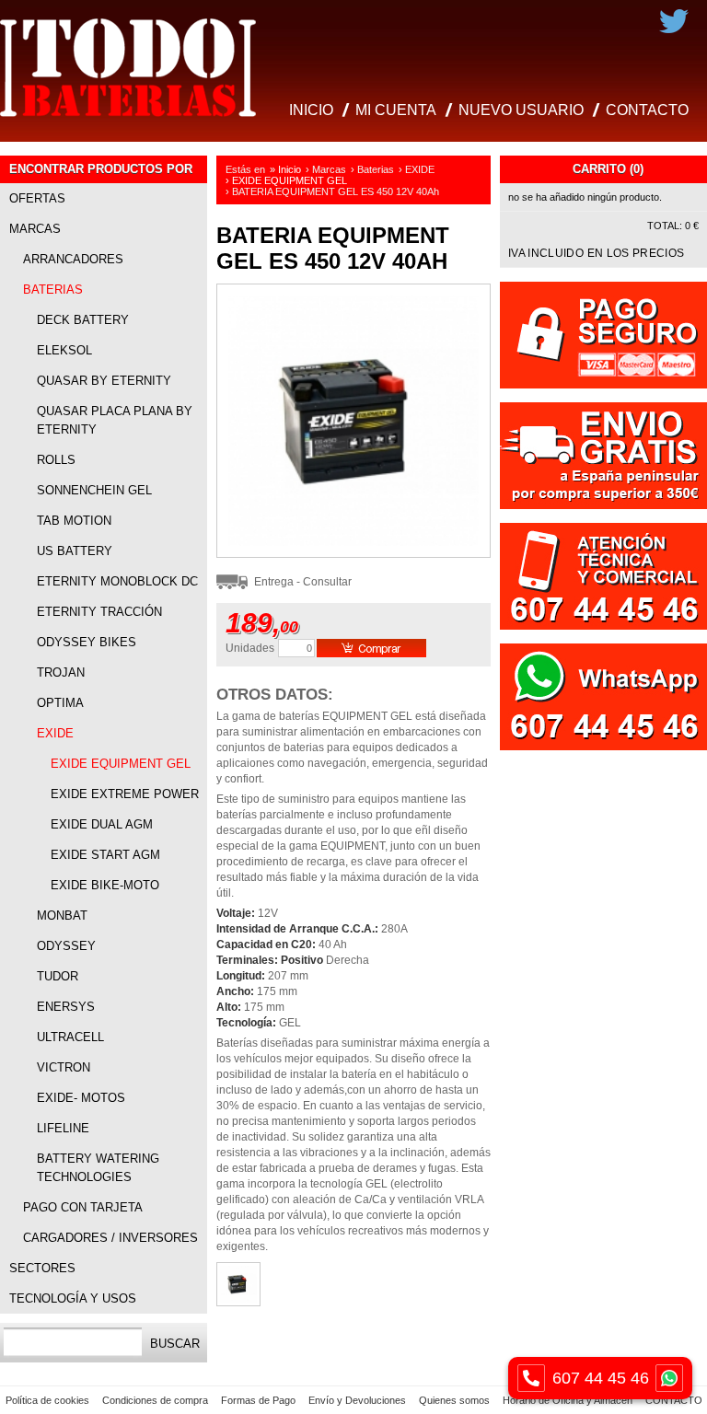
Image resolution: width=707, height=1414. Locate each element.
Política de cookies (47, 1400)
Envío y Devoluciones (357, 1400)
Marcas (35, 229)
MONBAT (62, 915)
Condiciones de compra (155, 1400)
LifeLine (63, 1128)
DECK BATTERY (83, 320)
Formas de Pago (258, 1400)
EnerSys (66, 1007)
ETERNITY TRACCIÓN (99, 612)
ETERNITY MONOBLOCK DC (117, 581)
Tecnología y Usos (72, 1298)
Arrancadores (73, 259)
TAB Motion (74, 520)
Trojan (61, 672)
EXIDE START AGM (105, 855)
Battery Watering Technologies (98, 1168)
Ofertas (37, 198)
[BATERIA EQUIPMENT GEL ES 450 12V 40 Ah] (353, 553)
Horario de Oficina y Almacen (567, 1400)
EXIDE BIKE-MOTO (105, 885)
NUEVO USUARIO (521, 110)
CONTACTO (647, 110)
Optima (60, 703)
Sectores (42, 1268)
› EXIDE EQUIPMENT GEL (286, 180)
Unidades (250, 648)
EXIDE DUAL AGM (102, 824)
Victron (63, 1067)
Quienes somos (454, 1400)
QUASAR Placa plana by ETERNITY (114, 420)
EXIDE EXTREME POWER (125, 794)
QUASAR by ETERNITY (104, 381)
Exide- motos (81, 1098)
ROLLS (56, 460)
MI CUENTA (395, 110)
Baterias (53, 289)
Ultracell (70, 1037)
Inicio (289, 169)
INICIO (311, 110)
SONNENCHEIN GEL (94, 490)
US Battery (74, 551)
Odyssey (66, 946)
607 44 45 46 (600, 1378)
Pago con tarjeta (83, 1207)
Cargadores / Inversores (110, 1238)
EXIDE (55, 733)
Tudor (57, 976)
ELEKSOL (64, 350)
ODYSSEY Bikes (86, 642)
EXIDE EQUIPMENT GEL (121, 764)
